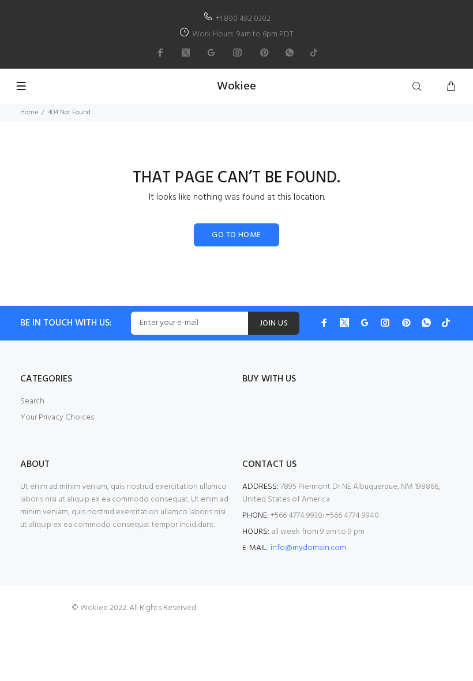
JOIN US (274, 323)
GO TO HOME (236, 235)
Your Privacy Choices (57, 417)
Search (32, 401)
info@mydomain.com (308, 548)
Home (29, 112)
